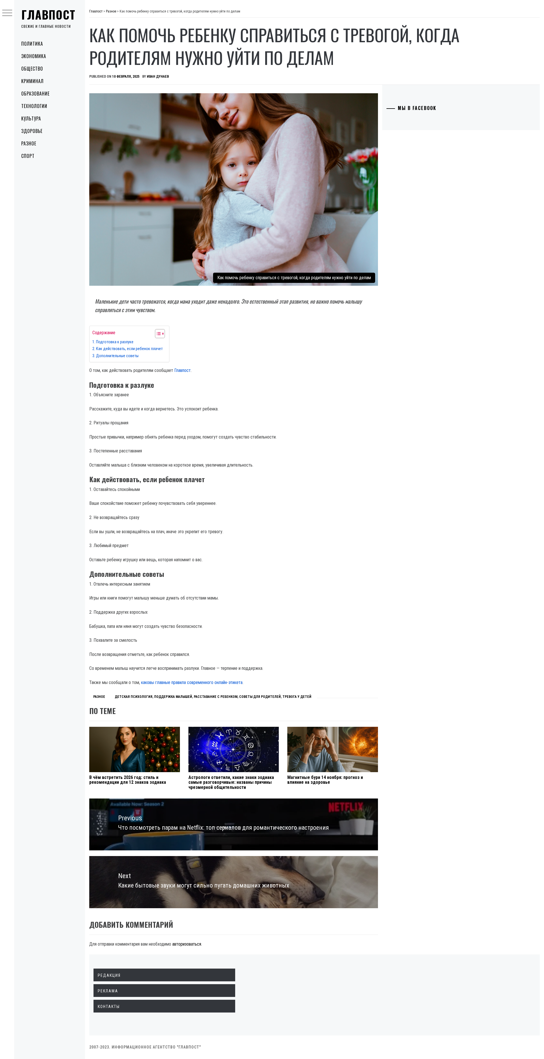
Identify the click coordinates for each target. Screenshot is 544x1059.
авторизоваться (186, 944)
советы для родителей (260, 697)
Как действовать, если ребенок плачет (129, 348)
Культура (31, 118)
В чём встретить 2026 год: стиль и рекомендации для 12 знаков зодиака (127, 780)
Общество (32, 68)
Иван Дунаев (158, 77)
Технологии (34, 106)
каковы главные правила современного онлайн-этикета (192, 682)
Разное (28, 143)
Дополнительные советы (117, 355)
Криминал (32, 81)
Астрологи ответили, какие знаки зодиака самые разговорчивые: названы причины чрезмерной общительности (231, 782)
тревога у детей (296, 697)
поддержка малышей (173, 697)
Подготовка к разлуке (115, 342)
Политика (32, 43)
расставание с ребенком (215, 697)
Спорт (28, 156)
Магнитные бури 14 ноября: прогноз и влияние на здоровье (325, 780)
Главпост (48, 14)
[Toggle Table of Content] (157, 333)
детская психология (133, 697)
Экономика (33, 56)
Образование (35, 93)
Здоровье (31, 131)
